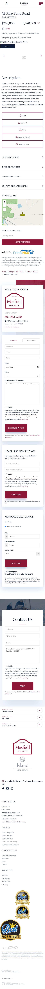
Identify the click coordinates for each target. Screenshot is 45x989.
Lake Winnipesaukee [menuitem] (9, 855)
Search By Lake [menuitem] (7, 835)
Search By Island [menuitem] (7, 838)
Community (7, 711)
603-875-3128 (11, 819)
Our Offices (6, 809)
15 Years (18, 527)
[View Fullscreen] (4, 209)
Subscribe (16, 494)
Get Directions (22, 242)
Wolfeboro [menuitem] (5, 858)
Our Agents (16, 327)
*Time (7, 372)
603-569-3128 (15, 812)
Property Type (9, 726)
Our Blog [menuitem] (5, 884)
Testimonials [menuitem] (6, 881)
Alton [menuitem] (3, 861)
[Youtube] (7, 788)
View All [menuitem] (4, 864)
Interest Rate (9, 550)
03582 (35, 271)
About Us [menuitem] (5, 875)
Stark (28, 271)
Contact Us (8, 327)
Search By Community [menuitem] (9, 842)
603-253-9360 (13, 317)
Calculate (16, 563)
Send (22, 686)
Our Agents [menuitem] (6, 878)
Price (6, 533)
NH (17, 271)
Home (4, 271)
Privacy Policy (24, 419)
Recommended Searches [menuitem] (10, 845)
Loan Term (8, 522)
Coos (22, 271)
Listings (11, 271)
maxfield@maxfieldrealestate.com (22, 782)
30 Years (9, 527)
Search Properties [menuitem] (8, 832)
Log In (7, 3)
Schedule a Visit (31, 340)
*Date (7, 363)
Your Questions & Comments (14, 380)
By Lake (5, 718)
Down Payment (10, 541)
